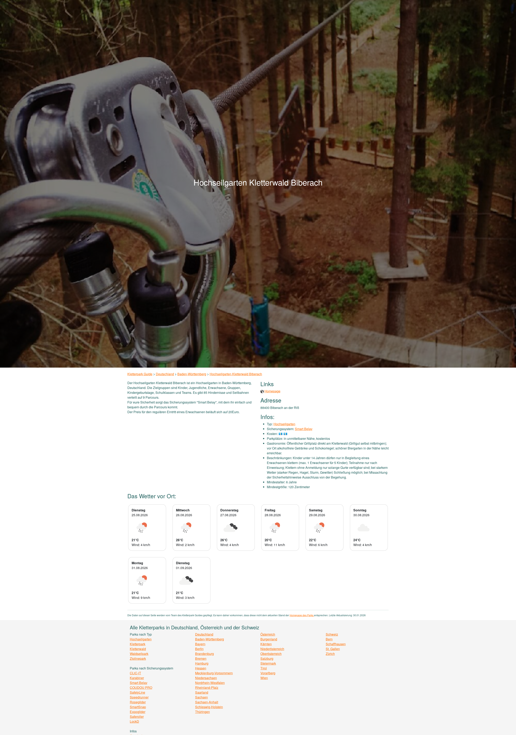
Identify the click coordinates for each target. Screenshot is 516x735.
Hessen (200, 668)
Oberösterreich (271, 653)
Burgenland (268, 639)
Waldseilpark (139, 653)
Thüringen (202, 711)
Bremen (200, 658)
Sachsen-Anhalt (206, 702)
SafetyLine (137, 692)
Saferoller (137, 716)
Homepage (272, 391)
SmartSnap (138, 707)
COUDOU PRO (141, 687)
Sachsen (201, 697)
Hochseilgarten (284, 424)
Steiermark (268, 663)
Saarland (201, 692)
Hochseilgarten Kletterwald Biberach (236, 374)
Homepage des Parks (302, 615)
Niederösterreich (272, 648)
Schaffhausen (336, 644)
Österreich (267, 634)
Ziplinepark (138, 658)
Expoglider (137, 711)
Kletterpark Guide (139, 374)
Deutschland (165, 374)
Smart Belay (303, 428)
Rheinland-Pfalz (206, 687)
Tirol (263, 668)
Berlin (199, 648)
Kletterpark (137, 644)
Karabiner (137, 678)
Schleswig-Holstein (209, 707)
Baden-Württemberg (191, 374)
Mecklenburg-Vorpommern (214, 673)
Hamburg (201, 663)
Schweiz (332, 634)
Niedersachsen (206, 678)
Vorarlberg (267, 673)
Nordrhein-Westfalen (210, 682)
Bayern (200, 644)
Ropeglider (138, 702)
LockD (134, 721)
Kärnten (266, 644)
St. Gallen (333, 648)
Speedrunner (139, 697)
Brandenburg (204, 653)
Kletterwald (138, 648)
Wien (264, 678)
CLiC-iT (135, 673)
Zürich (330, 653)
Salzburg (266, 658)
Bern (329, 639)
